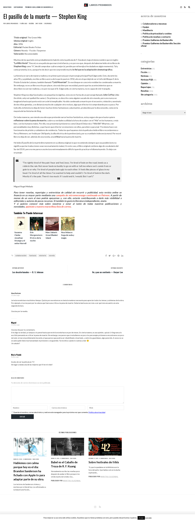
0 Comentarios (27, 459)
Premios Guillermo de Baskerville (39, 7)
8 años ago (15, 357)
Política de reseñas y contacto (157, 37)
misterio (42, 255)
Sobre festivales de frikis (104, 462)
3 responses (48, 23)
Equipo (146, 27)
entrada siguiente (117, 268)
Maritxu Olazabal (72, 481)
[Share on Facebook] (106, 255)
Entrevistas (146, 68)
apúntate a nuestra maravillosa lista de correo (48, 206)
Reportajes (146, 87)
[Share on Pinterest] (118, 255)
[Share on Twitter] (109, 255)
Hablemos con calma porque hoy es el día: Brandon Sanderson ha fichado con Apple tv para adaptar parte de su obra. (29, 471)
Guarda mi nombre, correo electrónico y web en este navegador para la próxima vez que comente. (50, 412)
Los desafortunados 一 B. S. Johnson (27, 272)
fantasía (32, 255)
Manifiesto (148, 30)
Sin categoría (147, 94)
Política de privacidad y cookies (157, 33)
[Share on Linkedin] (122, 255)
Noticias (145, 76)
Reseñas (31, 23)
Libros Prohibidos (12, 23)
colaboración (20, 255)
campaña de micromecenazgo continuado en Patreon (82, 195)
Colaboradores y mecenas (155, 23)
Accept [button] (141, 518)
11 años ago (15, 295)
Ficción (144, 72)
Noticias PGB (147, 79)
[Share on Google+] (114, 255)
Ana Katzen (16, 293)
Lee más (148, 518)
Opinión (144, 83)
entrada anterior (18, 268)
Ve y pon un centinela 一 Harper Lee (107, 272)
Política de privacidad (96, 412)
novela (52, 255)
